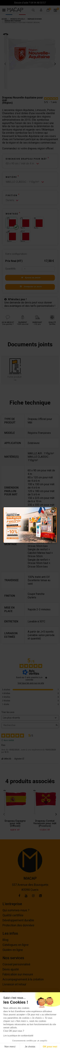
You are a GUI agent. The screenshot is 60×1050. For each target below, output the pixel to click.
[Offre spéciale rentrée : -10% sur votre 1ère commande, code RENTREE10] (30, 525)
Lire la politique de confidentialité (18, 1035)
